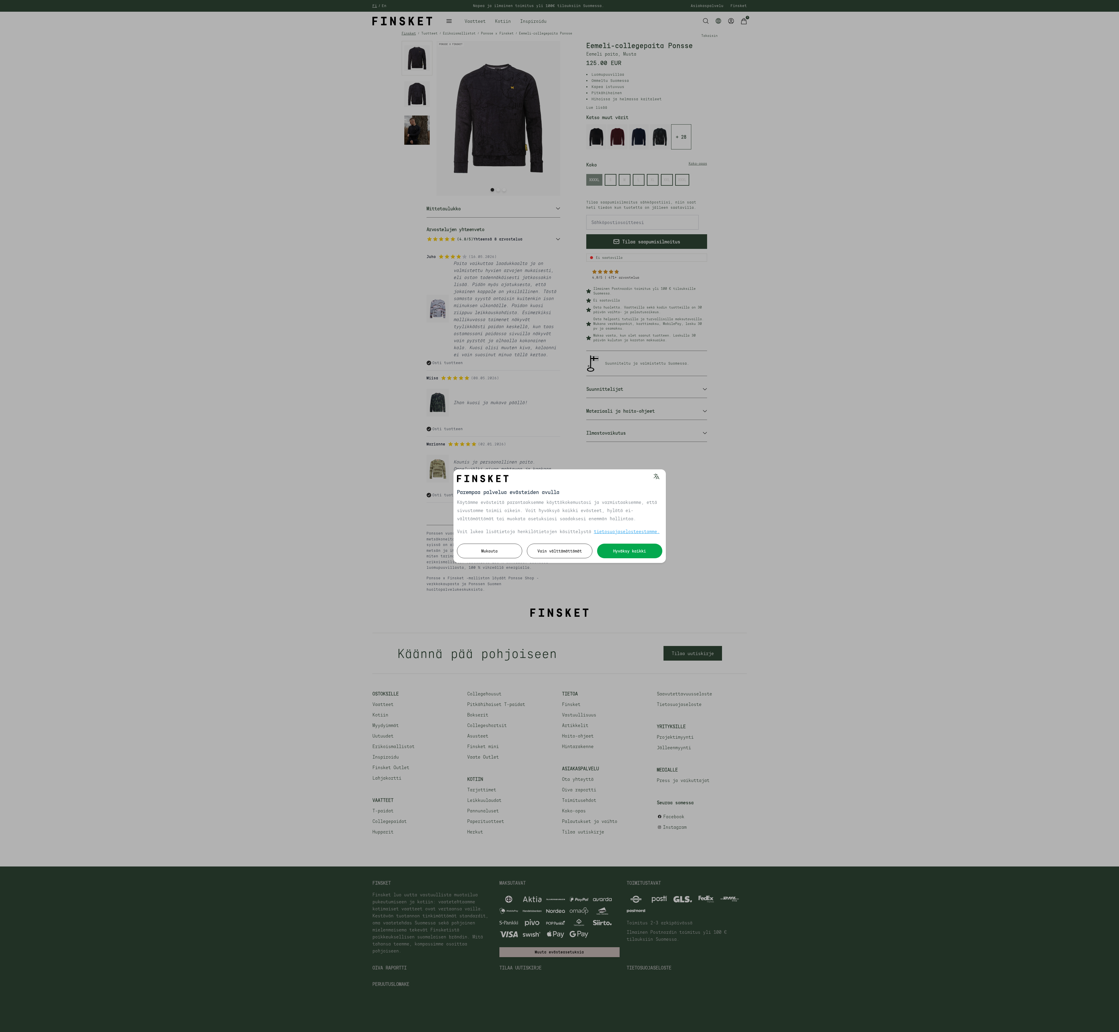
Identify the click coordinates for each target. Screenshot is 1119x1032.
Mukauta (489, 551)
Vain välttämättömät (559, 551)
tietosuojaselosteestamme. (627, 531)
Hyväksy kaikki (629, 551)
